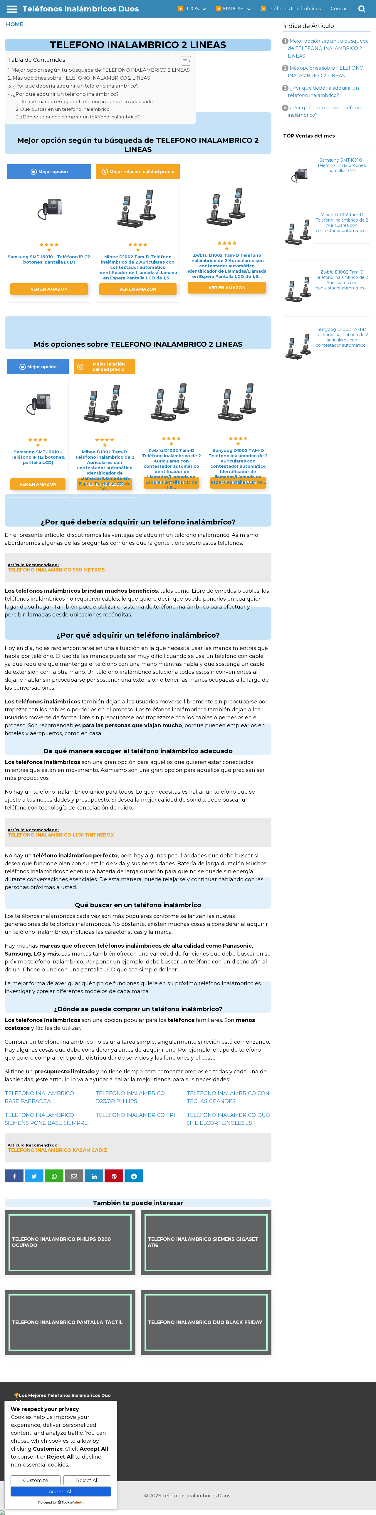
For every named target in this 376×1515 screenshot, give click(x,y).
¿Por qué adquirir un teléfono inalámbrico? (66, 94)
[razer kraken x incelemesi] (188, 1512)
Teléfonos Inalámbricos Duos (80, 9)
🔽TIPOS (188, 8)
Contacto (341, 8)
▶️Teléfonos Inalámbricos (291, 8)
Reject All (87, 1480)
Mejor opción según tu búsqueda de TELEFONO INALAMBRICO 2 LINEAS (100, 70)
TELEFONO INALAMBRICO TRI (135, 1115)
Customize (35, 1480)
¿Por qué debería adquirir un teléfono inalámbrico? (76, 86)
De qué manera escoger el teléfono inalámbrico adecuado (86, 101)
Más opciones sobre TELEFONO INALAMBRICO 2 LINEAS (81, 78)
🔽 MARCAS (230, 8)
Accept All (61, 1491)
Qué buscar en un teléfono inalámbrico (65, 109)
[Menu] (12, 8)
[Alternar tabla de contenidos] (183, 61)
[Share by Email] (74, 1175)
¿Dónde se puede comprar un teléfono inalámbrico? (80, 117)
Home (15, 24)
